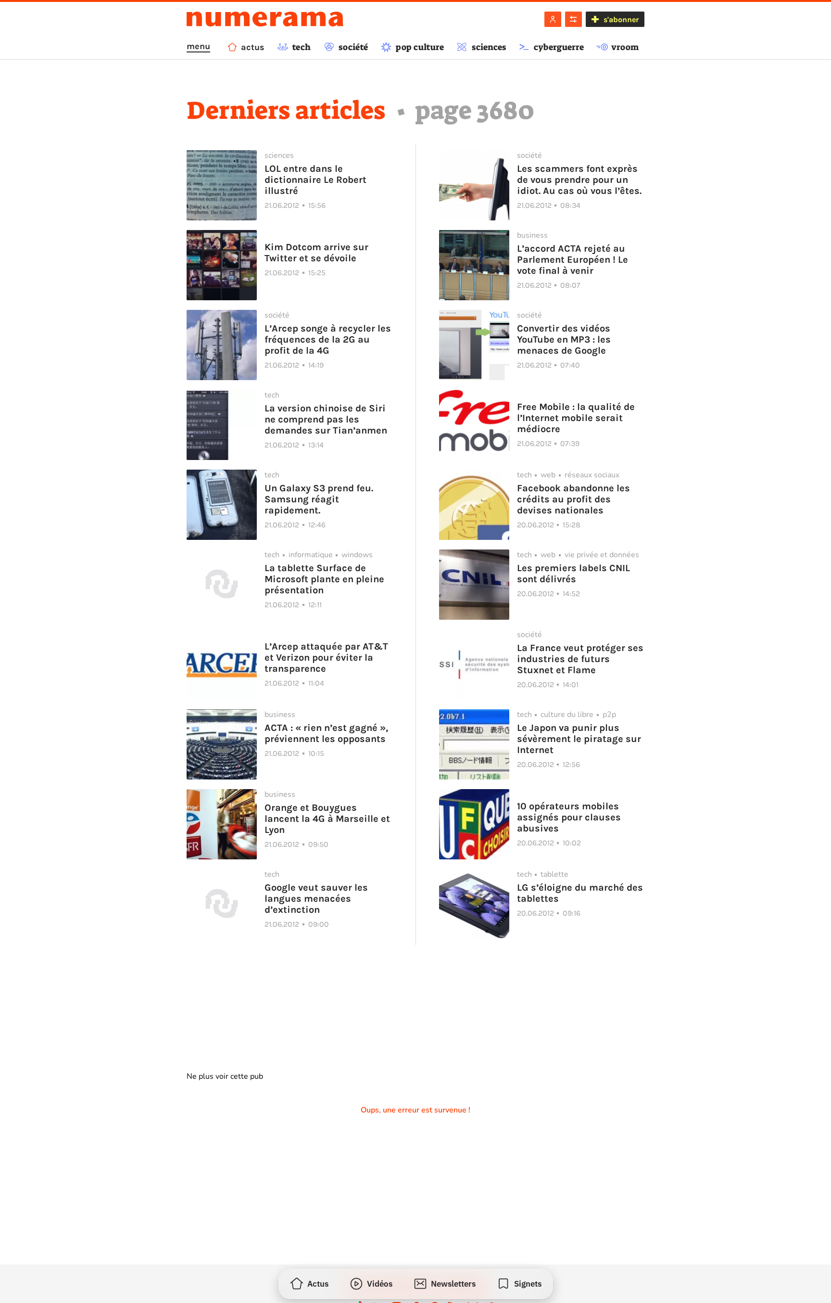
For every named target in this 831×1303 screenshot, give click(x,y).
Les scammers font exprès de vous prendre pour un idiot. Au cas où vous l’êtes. (579, 179)
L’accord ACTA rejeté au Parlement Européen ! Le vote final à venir (572, 259)
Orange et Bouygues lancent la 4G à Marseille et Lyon (327, 818)
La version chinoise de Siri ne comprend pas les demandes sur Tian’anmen (325, 419)
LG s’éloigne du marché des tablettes (580, 893)
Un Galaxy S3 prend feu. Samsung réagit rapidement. (318, 499)
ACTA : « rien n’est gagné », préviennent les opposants (326, 733)
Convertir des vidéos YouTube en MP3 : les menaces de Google (564, 339)
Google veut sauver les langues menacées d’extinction (316, 898)
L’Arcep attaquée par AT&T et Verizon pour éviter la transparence (326, 657)
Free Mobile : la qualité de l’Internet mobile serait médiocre (576, 417)
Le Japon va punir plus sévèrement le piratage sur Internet (579, 738)
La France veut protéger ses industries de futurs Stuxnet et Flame (580, 659)
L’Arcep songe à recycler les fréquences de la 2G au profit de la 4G (327, 339)
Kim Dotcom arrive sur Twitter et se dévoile (316, 253)
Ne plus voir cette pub (225, 1076)
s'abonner (621, 19)
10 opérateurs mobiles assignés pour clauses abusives (569, 817)
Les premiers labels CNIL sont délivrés (573, 573)
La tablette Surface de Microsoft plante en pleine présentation (324, 579)
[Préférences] (573, 19)
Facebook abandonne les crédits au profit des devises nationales (573, 499)
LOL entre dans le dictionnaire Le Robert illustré (315, 179)
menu (198, 46)
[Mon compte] (552, 19)
